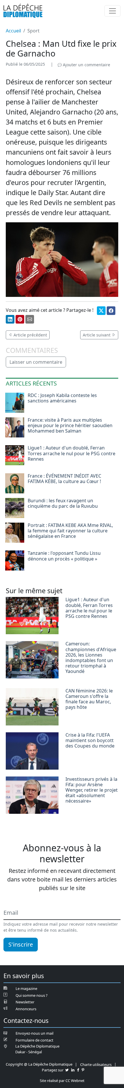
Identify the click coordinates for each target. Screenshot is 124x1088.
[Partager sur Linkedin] (10, 319)
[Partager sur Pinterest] (20, 319)
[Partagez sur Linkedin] (72, 1069)
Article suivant (97, 335)
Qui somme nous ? (32, 995)
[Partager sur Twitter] (101, 310)
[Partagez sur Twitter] (66, 1069)
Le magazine (26, 988)
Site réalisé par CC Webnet (62, 1080)
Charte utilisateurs (96, 1064)
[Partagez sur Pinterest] (83, 1069)
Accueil (13, 31)
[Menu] (112, 11)
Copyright (14, 1064)
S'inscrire (20, 944)
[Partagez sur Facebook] (78, 1069)
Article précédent (29, 335)
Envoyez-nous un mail (34, 1033)
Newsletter (25, 1002)
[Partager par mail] (29, 319)
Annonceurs (26, 1008)
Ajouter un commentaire (86, 64)
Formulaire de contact (34, 1040)
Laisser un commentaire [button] (36, 362)
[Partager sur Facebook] (111, 310)
